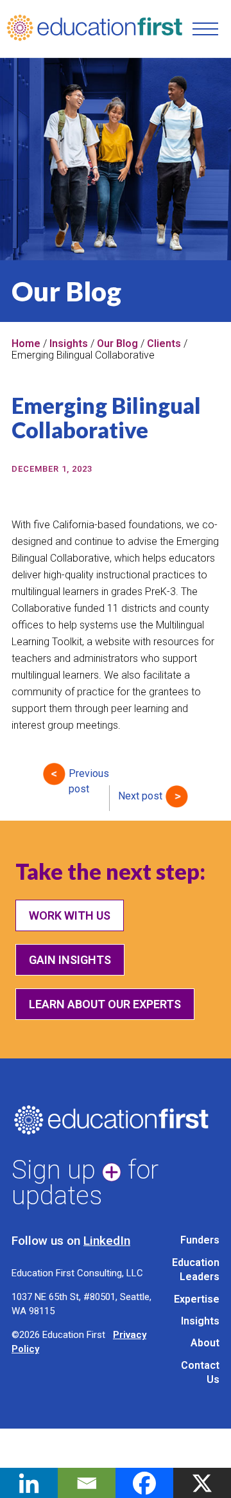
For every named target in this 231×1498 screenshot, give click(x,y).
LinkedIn (106, 1240)
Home (26, 343)
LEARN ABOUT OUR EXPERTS (105, 1004)
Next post (140, 796)
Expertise (196, 1299)
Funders (199, 1240)
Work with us (69, 915)
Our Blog (117, 343)
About (205, 1343)
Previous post (89, 776)
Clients (164, 343)
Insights (68, 343)
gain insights (70, 960)
